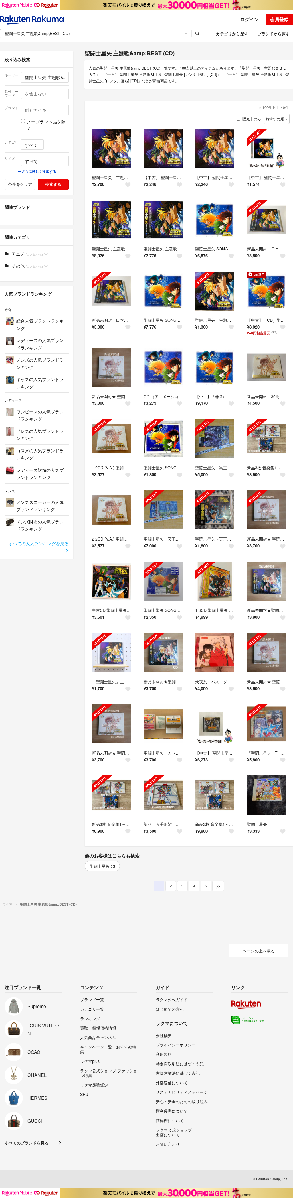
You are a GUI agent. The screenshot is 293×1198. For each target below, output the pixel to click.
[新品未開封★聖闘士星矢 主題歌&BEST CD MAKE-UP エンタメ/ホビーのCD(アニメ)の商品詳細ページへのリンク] (266, 581)
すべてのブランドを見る (27, 1143)
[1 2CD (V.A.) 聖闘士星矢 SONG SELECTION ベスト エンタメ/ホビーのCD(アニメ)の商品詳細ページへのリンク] (111, 438)
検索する (53, 184)
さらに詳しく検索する (38, 171)
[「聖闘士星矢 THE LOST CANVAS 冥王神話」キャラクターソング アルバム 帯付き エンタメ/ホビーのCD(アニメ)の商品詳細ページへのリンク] (266, 724)
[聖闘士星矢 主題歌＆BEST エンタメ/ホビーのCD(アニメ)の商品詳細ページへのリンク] (214, 291)
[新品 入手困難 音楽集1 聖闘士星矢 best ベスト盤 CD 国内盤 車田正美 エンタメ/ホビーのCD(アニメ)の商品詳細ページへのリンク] (163, 795)
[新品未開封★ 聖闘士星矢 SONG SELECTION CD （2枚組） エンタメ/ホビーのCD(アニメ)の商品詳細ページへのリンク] (111, 367)
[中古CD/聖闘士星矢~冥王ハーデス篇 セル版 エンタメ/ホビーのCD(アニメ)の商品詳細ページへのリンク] (111, 581)
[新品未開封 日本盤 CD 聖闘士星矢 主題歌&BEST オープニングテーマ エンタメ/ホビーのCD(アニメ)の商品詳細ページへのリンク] (266, 219)
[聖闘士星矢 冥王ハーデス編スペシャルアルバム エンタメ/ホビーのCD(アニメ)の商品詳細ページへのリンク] (163, 510)
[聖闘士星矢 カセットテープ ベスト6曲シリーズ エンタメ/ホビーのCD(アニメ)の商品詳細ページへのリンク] (163, 724)
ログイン (249, 19)
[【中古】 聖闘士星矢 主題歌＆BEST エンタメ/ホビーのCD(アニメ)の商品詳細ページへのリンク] (266, 148)
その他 (29, 266)
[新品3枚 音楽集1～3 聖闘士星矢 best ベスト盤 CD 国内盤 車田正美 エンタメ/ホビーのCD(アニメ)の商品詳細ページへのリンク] (266, 438)
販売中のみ (251, 118)
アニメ (29, 254)
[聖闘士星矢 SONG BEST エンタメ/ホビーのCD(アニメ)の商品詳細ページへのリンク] (163, 438)
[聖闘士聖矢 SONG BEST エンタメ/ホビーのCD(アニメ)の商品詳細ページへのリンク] (163, 581)
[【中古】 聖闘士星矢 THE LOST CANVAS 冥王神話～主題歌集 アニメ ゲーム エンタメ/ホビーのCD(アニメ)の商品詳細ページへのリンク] (214, 724)
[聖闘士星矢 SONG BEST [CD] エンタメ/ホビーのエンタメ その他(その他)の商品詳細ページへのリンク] (214, 219)
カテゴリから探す (232, 33)
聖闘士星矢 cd (102, 866)
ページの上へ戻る (259, 951)
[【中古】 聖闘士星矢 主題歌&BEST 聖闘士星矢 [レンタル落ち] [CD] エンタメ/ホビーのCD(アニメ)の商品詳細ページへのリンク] (163, 148)
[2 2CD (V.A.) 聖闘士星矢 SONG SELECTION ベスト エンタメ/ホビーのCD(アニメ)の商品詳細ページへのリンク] (111, 510)
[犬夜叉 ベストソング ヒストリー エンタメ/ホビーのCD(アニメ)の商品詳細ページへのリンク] (214, 652)
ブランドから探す (274, 33)
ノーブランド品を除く (46, 125)
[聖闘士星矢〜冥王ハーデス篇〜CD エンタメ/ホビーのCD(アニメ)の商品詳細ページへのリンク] (214, 510)
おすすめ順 (275, 118)
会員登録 (279, 19)
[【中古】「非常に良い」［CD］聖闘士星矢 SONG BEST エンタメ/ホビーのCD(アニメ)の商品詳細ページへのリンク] (214, 367)
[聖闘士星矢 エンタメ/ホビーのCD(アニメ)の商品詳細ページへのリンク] (266, 795)
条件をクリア (20, 184)
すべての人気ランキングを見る (39, 543)
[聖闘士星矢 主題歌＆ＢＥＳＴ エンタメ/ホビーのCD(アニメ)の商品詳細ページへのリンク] (111, 148)
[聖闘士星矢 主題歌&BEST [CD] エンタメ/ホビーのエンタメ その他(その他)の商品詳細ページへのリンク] (111, 219)
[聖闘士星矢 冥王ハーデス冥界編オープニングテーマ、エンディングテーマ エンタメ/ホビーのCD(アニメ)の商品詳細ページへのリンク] (214, 438)
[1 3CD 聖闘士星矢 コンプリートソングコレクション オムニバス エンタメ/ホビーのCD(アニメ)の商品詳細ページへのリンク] (214, 581)
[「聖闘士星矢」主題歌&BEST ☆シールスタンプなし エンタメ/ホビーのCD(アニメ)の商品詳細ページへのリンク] (111, 652)
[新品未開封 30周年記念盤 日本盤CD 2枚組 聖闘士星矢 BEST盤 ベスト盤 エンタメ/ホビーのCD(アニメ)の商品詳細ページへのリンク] (266, 367)
